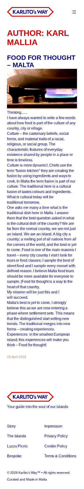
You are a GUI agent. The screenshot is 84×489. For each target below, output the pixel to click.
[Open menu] (74, 12)
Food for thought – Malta (41, 61)
